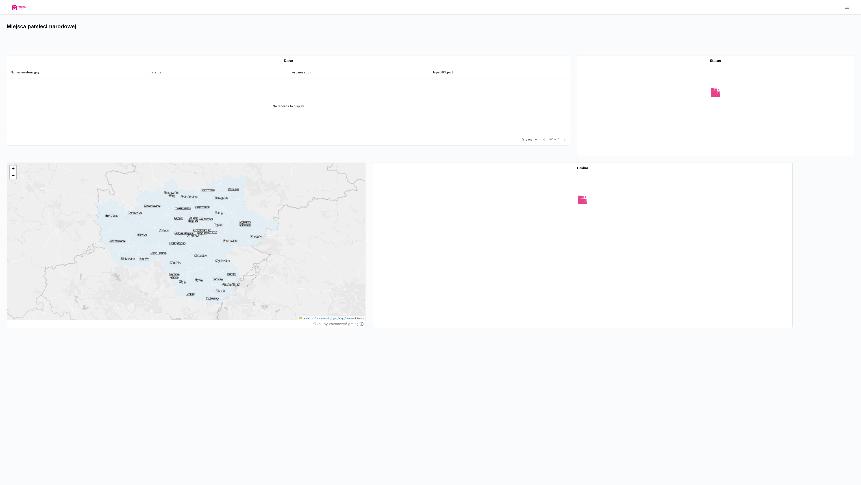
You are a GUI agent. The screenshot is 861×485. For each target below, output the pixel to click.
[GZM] (19, 5)
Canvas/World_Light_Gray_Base (332, 318)
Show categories (847, 7)
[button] (28, 72)
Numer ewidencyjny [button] (25, 72)
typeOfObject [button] (443, 72)
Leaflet (306, 318)
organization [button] (301, 72)
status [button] (156, 72)
